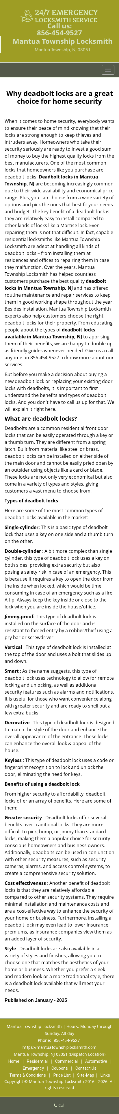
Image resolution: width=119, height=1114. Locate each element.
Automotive (96, 1061)
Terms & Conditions (27, 1075)
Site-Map (85, 1075)
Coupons (59, 1068)
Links (105, 1075)
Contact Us (85, 1068)
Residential (37, 1061)
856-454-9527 (59, 32)
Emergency (33, 1068)
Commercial (66, 1061)
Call (61, 1105)
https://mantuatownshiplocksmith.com (59, 1047)
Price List (62, 1075)
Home (13, 1061)
